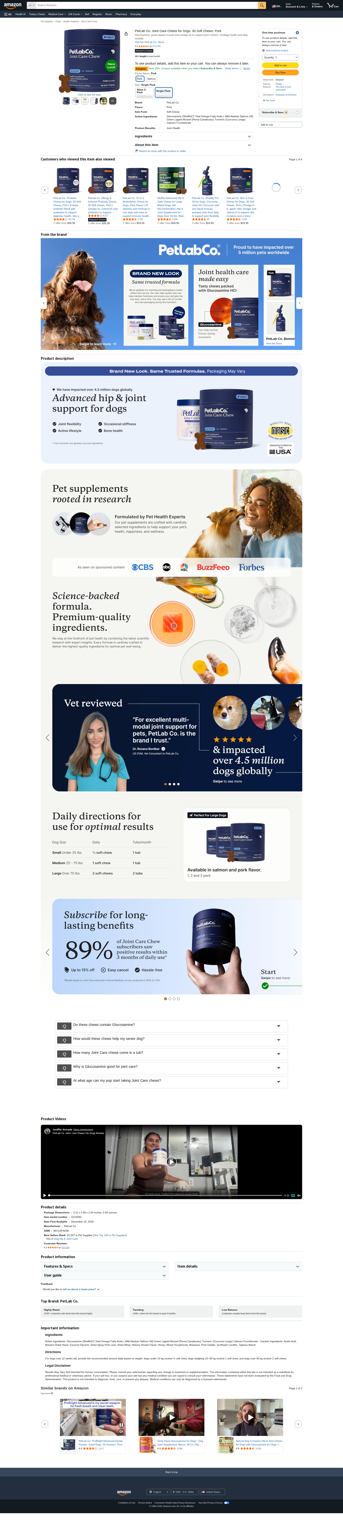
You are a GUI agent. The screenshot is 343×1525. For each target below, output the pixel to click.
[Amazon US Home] (124, 1493)
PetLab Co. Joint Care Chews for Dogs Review (78, 1132)
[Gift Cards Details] (81, 14)
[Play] (44, 1195)
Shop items (231, 68)
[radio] (66, 100)
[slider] (165, 1195)
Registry (97, 14)
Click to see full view (89, 94)
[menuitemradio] (293, 1195)
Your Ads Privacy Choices (210, 1503)
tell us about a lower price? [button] (80, 1289)
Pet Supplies (47, 21)
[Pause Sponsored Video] (121, 1425)
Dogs (58, 21)
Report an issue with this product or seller (162, 151)
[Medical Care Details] (65, 14)
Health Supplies (71, 21)
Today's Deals (37, 14)
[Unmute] (299, 1195)
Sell (87, 14)
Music (108, 14)
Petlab (279, 84)
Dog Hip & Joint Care (66, 1238)
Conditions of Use (126, 1503)
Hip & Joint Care (89, 21)
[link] (68, 207)
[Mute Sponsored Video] (121, 1432)
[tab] (165, 784)
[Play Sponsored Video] (171, 1417)
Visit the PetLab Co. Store (149, 42)
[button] (8, 14)
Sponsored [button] (46, 1393)
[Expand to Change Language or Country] (281, 6)
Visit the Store (274, 343)
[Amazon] (13, 5)
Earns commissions (83, 1129)
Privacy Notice (145, 1503)
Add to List (267, 124)
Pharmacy (121, 14)
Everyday (136, 14)
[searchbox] (147, 5)
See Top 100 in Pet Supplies (110, 1235)
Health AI (20, 14)
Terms (246, 68)
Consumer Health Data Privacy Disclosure (175, 1503)
